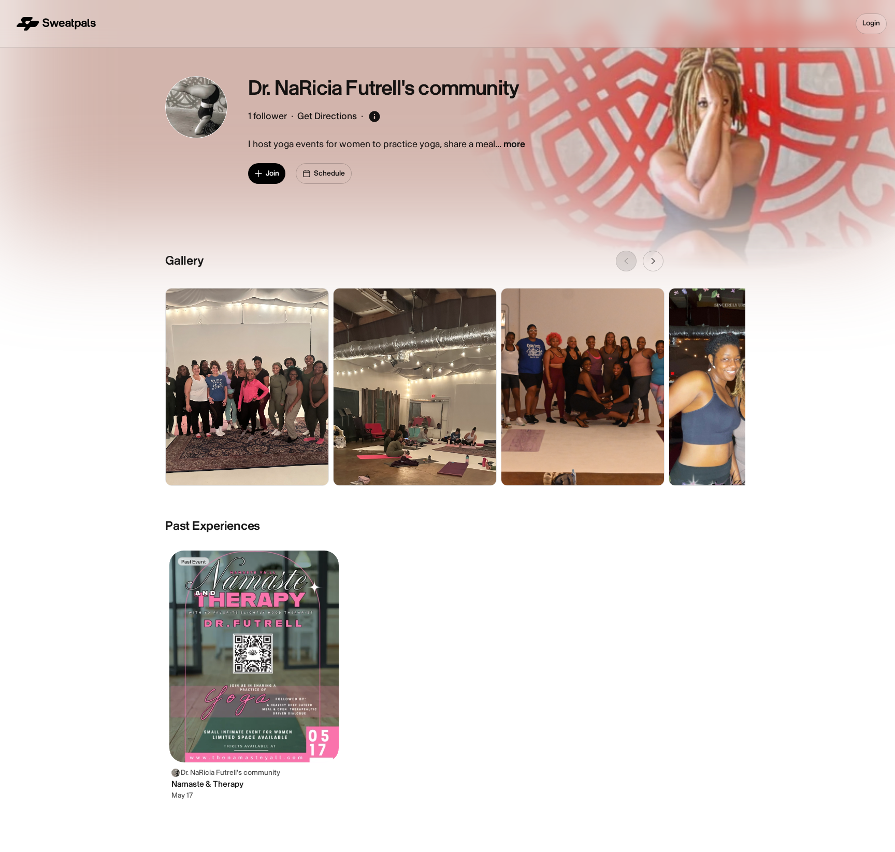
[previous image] (626, 261)
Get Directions (327, 116)
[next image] (653, 261)
